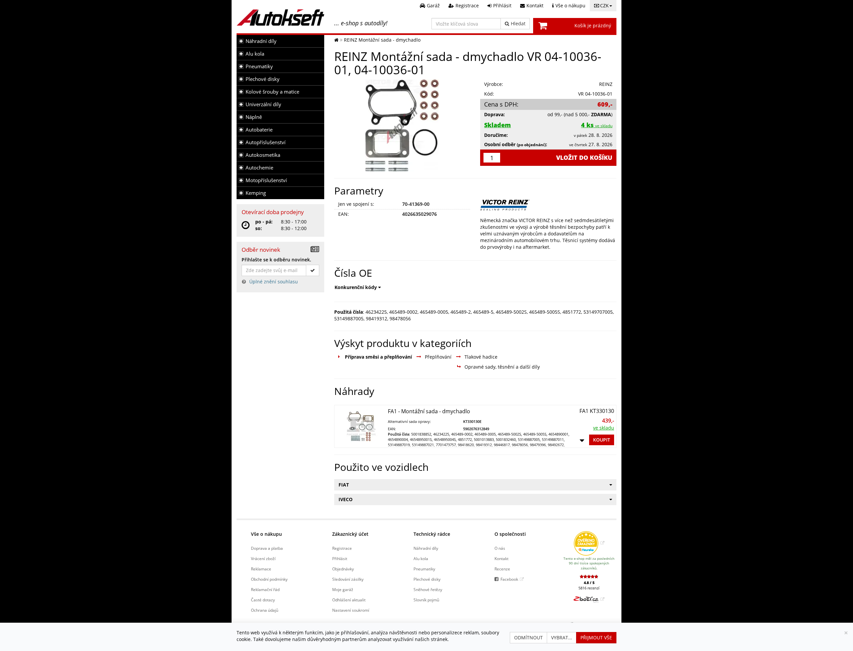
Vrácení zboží (263, 558)
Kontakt (501, 558)
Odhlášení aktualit (349, 599)
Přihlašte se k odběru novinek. (276, 259)
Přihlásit (339, 558)
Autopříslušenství (266, 142)
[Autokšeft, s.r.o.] (280, 17)
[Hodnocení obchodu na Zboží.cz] (588, 599)
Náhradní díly (261, 41)
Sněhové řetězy (428, 589)
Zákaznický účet (350, 534)
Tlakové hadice (480, 357)
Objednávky (343, 568)
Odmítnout (528, 637)
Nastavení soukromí (350, 610)
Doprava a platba (267, 548)
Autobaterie (259, 129)
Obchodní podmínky (269, 579)
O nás (499, 548)
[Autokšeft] (336, 40)
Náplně (254, 117)
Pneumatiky (259, 66)
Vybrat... (561, 637)
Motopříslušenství (266, 180)
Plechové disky (263, 79)
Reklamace (261, 568)
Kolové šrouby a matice (272, 91)
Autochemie (259, 167)
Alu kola (255, 53)
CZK (604, 5)
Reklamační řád (265, 589)
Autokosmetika (263, 155)
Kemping (256, 192)
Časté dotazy (263, 599)
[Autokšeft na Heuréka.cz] (588, 542)
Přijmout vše (596, 637)
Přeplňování (438, 357)
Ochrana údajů (264, 610)
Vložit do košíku (584, 158)
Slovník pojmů (426, 599)
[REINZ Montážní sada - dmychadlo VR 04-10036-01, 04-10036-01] (402, 125)
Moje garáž (342, 589)
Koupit (601, 440)
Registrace (342, 548)
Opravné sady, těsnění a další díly (502, 367)
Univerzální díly (263, 104)
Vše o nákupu (266, 534)
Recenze (502, 568)
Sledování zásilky (348, 579)
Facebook (509, 579)
